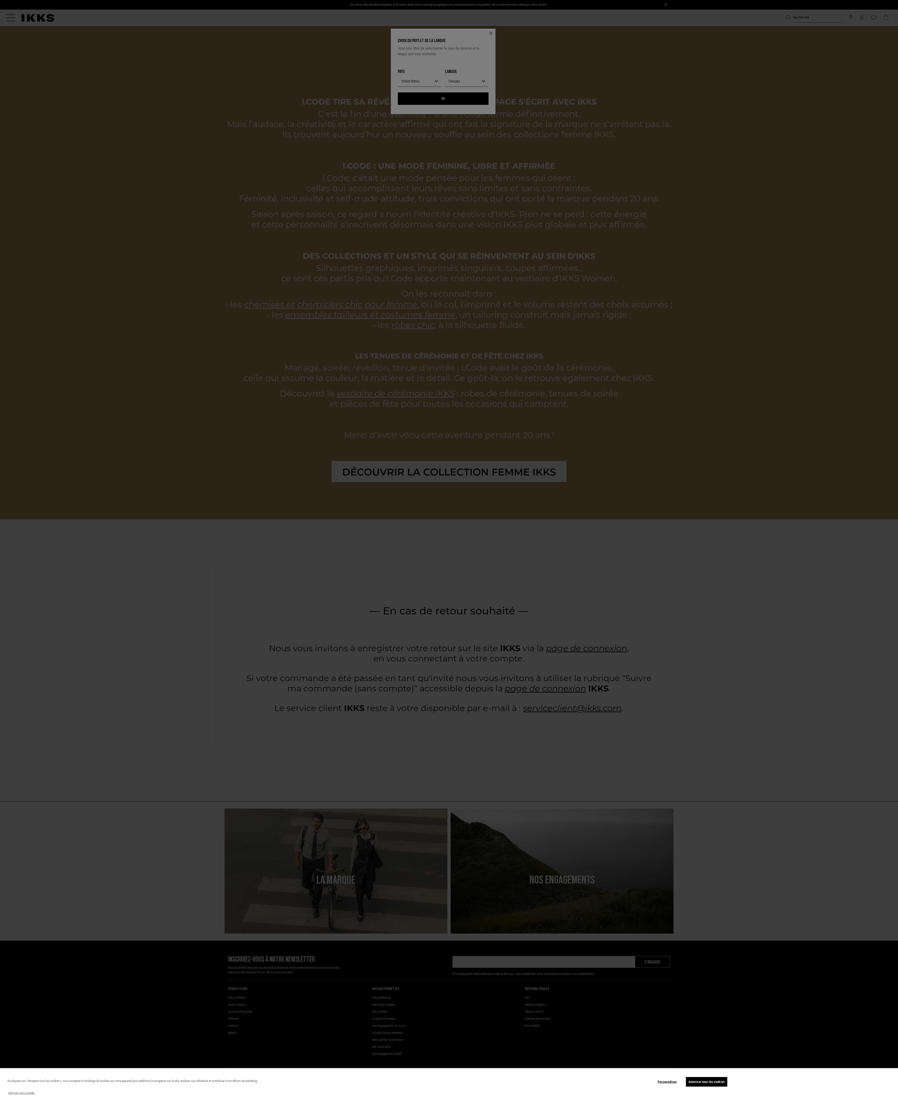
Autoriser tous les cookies (706, 1082)
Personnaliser (667, 1082)
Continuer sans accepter (21, 1093)
